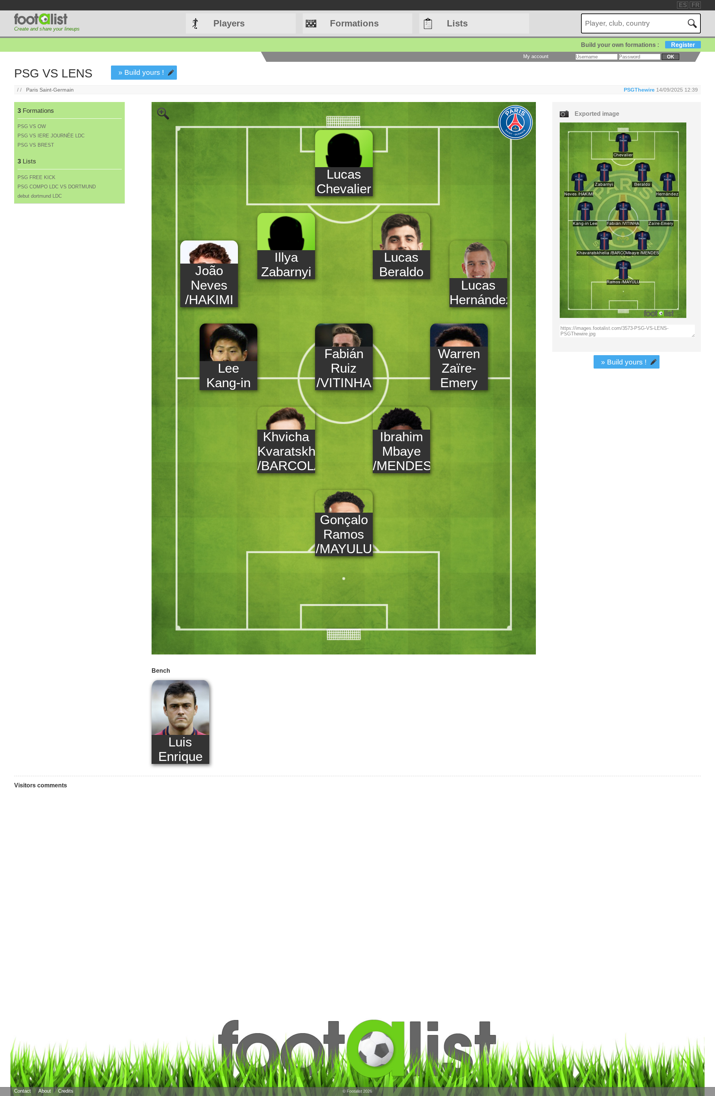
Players (229, 23)
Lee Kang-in (228, 375)
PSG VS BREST (36, 145)
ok (670, 57)
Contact (22, 1091)
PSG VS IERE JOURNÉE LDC (51, 135)
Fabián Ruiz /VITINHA (344, 368)
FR (696, 5)
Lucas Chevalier (344, 181)
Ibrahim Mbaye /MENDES (401, 451)
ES (683, 5)
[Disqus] (275, 895)
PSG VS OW (32, 126)
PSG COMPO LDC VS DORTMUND (57, 186)
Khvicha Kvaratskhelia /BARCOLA (286, 451)
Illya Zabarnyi (286, 264)
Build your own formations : (638, 45)
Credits (65, 1091)
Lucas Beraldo (401, 264)
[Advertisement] (69, 327)
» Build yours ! (141, 72)
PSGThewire (639, 90)
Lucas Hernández (478, 292)
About (44, 1091)
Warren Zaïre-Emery (459, 368)
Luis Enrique (180, 749)
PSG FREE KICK (36, 177)
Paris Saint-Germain (50, 90)
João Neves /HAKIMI (209, 285)
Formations (354, 23)
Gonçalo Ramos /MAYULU (344, 534)
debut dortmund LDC (40, 196)
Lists (457, 23)
